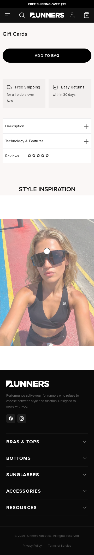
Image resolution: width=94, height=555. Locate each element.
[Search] (22, 15)
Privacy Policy (32, 545)
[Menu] (7, 15)
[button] (38, 155)
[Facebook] (10, 418)
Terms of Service (59, 545)
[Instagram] (21, 418)
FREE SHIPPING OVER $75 (47, 4)
